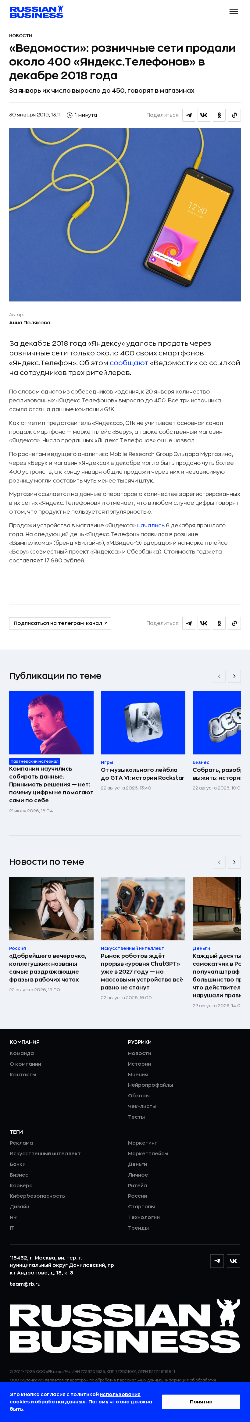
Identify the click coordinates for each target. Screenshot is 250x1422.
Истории (139, 1064)
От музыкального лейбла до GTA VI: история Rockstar (142, 774)
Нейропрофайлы (150, 1085)
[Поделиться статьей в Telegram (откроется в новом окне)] (188, 115)
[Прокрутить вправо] (234, 676)
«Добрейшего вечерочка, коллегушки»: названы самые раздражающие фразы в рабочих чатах (47, 967)
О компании (25, 1064)
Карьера (21, 1185)
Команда (22, 1053)
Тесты (136, 1117)
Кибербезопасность (37, 1196)
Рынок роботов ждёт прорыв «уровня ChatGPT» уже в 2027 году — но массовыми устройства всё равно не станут (142, 971)
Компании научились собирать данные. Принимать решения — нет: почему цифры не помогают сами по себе (51, 784)
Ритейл (137, 1185)
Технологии (144, 1217)
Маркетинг (142, 1143)
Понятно (201, 1401)
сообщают (129, 363)
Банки (18, 1164)
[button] (234, 12)
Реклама (21, 1143)
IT (12, 1228)
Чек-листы (142, 1106)
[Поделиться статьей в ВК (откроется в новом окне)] (204, 115)
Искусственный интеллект (45, 1153)
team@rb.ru (25, 1284)
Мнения (138, 1074)
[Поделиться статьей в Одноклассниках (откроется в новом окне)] (219, 115)
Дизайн (19, 1206)
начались (151, 525)
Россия (137, 1196)
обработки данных (60, 1401)
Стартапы (141, 1206)
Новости (20, 36)
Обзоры (139, 1095)
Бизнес (19, 1175)
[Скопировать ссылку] (234, 115)
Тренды (138, 1228)
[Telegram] (217, 1261)
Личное (138, 1175)
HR (13, 1217)
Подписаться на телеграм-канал (58, 623)
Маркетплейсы (148, 1153)
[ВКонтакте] (233, 1261)
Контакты (23, 1074)
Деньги (137, 1164)
